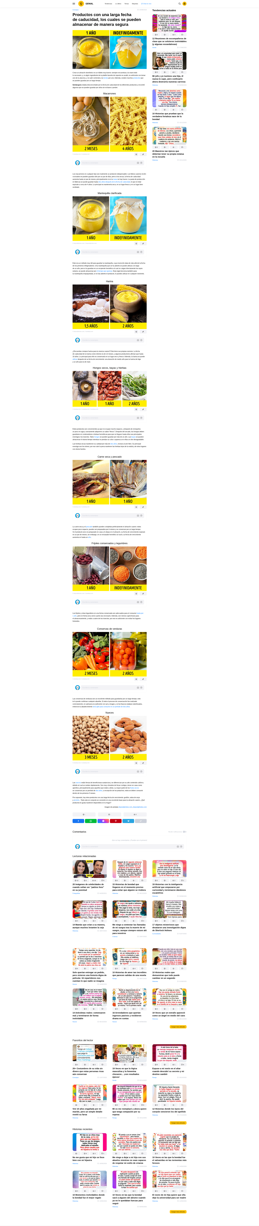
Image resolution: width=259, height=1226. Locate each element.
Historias (155, 85)
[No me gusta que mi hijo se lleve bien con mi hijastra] (90, 1142)
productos (136, 78)
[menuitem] (108, 3)
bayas (133, 437)
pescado (89, 527)
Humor (75, 984)
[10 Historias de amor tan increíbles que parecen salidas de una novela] (129, 957)
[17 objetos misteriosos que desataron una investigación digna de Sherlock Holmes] (169, 909)
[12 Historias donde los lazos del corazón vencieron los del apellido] (169, 1094)
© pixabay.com (77, 154)
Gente (154, 47)
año (89, 537)
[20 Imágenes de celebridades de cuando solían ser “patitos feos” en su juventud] (90, 869)
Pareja (114, 978)
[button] (84, 814)
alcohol (76, 800)
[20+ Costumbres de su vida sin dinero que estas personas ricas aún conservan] (90, 1053)
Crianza (114, 936)
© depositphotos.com (78, 243)
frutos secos (134, 788)
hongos (97, 437)
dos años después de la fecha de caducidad (114, 182)
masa (115, 179)
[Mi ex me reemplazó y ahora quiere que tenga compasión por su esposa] (129, 1094)
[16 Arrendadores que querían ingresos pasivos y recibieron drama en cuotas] (129, 997)
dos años (113, 444)
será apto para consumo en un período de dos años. (111, 707)
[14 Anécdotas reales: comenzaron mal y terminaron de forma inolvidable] (90, 997)
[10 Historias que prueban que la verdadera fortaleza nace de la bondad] (169, 98)
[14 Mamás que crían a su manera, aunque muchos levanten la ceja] (90, 909)
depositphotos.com (125, 807)
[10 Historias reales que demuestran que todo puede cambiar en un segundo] (169, 957)
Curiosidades (156, 933)
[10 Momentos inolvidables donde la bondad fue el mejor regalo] (90, 1180)
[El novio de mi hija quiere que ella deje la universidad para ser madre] (169, 1180)
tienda (105, 78)
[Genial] (85, 4)
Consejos (76, 10)
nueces (78, 782)
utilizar (75, 359)
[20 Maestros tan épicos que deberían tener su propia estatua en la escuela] (169, 136)
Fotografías (76, 893)
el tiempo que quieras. (105, 271)
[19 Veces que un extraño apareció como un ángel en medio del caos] (169, 997)
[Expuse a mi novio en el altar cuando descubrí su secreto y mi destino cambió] (169, 1053)
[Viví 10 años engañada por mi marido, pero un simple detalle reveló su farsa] (90, 1094)
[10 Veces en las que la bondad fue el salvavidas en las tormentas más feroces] (169, 1142)
